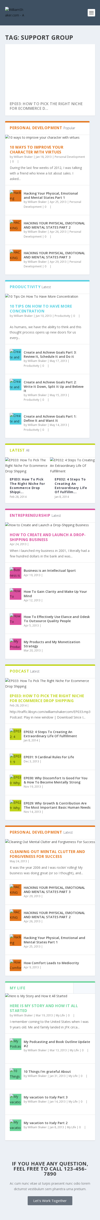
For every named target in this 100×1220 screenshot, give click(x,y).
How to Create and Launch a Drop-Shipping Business (48, 537)
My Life (60, 1015)
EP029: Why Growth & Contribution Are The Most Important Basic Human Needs (57, 805)
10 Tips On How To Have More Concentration (41, 309)
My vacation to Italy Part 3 (45, 1097)
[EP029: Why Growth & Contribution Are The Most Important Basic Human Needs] (15, 805)
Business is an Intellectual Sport (50, 570)
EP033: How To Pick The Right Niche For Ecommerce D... (46, 106)
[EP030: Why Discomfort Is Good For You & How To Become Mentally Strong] (15, 780)
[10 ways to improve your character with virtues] (47, 137)
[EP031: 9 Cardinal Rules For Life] (15, 759)
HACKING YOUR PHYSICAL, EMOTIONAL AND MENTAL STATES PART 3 (54, 255)
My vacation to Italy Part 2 (45, 1123)
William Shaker (23, 157)
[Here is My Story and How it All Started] (50, 996)
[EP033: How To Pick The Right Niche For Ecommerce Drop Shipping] (27, 465)
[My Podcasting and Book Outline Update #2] (15, 1044)
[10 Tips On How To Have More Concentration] (47, 296)
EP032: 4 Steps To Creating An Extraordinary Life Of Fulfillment (50, 734)
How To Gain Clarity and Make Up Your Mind (55, 593)
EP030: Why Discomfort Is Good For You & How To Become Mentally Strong (55, 780)
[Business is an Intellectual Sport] (15, 573)
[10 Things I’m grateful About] (15, 1074)
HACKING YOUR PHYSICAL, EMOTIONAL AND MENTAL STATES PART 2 (54, 225)
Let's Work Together (50, 1200)
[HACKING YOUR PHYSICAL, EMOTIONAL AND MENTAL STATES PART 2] (15, 225)
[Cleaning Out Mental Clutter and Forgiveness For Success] (50, 842)
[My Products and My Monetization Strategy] (15, 644)
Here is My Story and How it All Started (44, 1008)
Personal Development (70, 157)
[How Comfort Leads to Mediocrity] (15, 965)
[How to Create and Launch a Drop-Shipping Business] (50, 525)
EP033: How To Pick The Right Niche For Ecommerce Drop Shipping (47, 698)
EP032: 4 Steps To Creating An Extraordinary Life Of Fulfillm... (71, 485)
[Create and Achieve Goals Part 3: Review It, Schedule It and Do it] (15, 355)
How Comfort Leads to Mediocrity (51, 963)
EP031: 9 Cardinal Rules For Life (49, 757)
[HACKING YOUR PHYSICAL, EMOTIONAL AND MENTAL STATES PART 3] (15, 255)
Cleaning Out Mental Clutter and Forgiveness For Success (47, 854)
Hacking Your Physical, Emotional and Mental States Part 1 (51, 195)
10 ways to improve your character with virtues (36, 150)
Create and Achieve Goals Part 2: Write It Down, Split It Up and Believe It (53, 386)
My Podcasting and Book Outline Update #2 (57, 1044)
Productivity (62, 316)
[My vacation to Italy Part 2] (15, 1125)
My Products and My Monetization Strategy (52, 644)
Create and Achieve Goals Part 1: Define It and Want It (50, 418)
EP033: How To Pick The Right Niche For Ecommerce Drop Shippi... (27, 485)
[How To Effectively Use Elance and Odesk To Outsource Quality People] (15, 619)
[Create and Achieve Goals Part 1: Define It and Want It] (15, 419)
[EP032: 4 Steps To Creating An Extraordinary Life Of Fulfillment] (72, 465)
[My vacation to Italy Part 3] (15, 1099)
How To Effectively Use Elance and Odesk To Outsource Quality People (57, 619)
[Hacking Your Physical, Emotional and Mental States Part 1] (15, 196)
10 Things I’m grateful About (47, 1071)
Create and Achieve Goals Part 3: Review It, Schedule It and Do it (50, 354)
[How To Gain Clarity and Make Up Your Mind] (15, 594)
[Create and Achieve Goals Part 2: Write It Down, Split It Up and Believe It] (15, 384)
